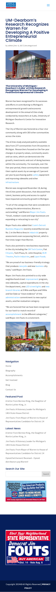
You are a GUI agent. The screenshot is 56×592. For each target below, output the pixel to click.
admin (10, 45)
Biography (10, 370)
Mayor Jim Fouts (37, 212)
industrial (34, 232)
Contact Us (11, 389)
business (40, 266)
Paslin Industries (21, 256)
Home (8, 366)
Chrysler (9, 253)
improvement (32, 279)
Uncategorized (31, 45)
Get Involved (11, 380)
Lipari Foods (40, 256)
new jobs (23, 266)
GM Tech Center (35, 249)
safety (36, 174)
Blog (8, 384)
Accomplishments (14, 375)
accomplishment (14, 314)
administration (13, 297)
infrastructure (12, 182)
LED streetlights (33, 286)
